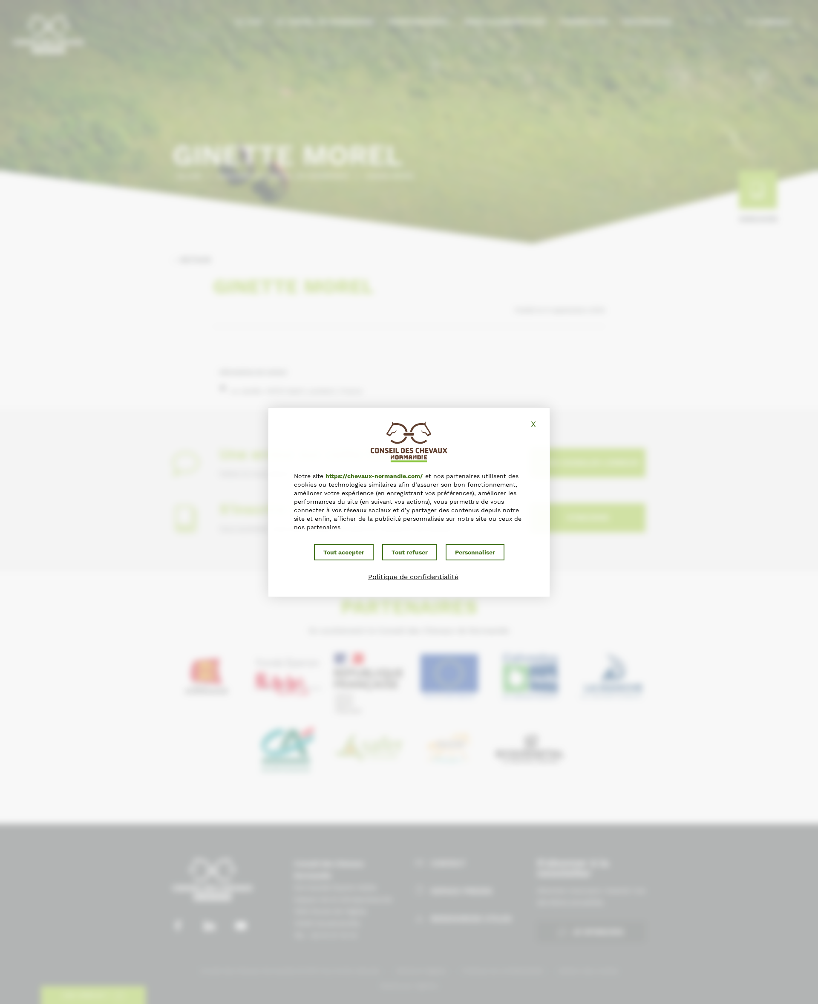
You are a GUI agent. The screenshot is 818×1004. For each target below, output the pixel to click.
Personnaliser (475, 552)
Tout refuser (410, 552)
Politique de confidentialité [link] (413, 577)
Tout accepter (343, 552)
